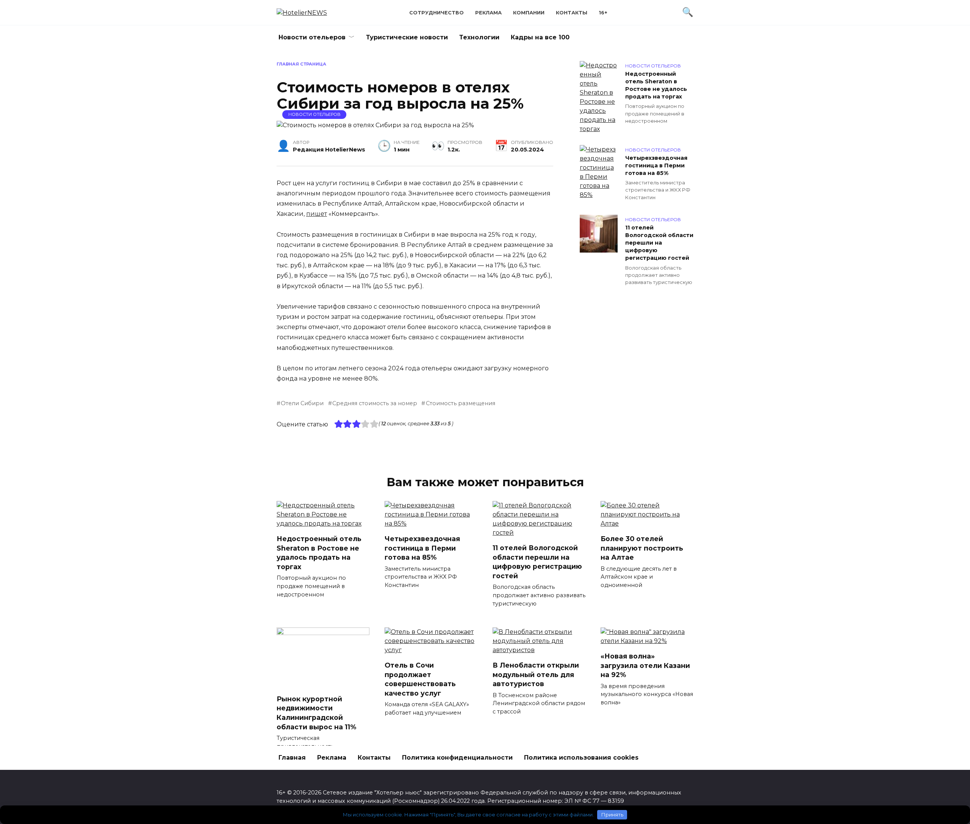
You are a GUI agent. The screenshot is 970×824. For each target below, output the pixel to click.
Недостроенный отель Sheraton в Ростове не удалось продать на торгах (656, 85)
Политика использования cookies (581, 757)
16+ (603, 13)
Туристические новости (407, 37)
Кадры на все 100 (540, 37)
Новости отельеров (312, 37)
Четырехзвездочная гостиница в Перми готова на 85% (656, 165)
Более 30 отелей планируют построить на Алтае (642, 548)
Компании (528, 13)
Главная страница (301, 64)
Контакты (571, 13)
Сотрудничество (436, 13)
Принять (612, 815)
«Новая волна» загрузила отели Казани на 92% (645, 665)
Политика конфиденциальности (457, 757)
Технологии (479, 37)
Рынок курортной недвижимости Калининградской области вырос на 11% (316, 713)
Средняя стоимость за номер (374, 403)
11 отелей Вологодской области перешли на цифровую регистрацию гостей (659, 243)
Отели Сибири (302, 403)
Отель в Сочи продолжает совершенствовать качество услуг (420, 679)
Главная (292, 757)
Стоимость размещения (460, 403)
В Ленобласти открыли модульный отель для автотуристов (536, 674)
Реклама (488, 13)
